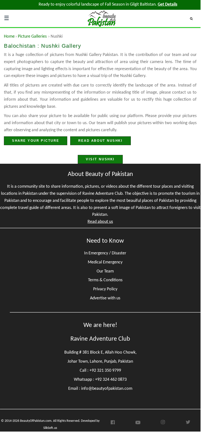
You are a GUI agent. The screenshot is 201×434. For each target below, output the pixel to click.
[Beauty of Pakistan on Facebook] (113, 424)
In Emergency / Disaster (105, 253)
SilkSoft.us (50, 428)
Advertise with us (105, 298)
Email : (100, 388)
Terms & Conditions (105, 280)
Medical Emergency (105, 262)
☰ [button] (6, 19)
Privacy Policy (105, 289)
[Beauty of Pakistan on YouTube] (138, 424)
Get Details (167, 4)
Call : (100, 370)
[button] (193, 18)
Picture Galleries (32, 36)
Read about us (100, 221)
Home (9, 36)
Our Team (105, 271)
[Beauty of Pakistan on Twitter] (188, 424)
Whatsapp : (100, 379)
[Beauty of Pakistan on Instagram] (163, 423)
